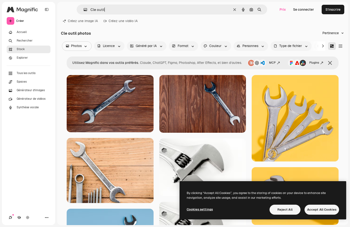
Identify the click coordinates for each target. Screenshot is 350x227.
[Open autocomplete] (83, 9)
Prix (283, 9)
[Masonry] (332, 46)
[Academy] (19, 217)
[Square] (340, 46)
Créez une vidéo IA (123, 21)
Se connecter (303, 9)
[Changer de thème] (27, 217)
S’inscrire (332, 9)
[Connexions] (10, 217)
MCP (272, 63)
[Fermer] (330, 63)
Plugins (314, 63)
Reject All (285, 210)
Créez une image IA (83, 21)
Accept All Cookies (321, 210)
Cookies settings (200, 209)
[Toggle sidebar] (46, 9)
